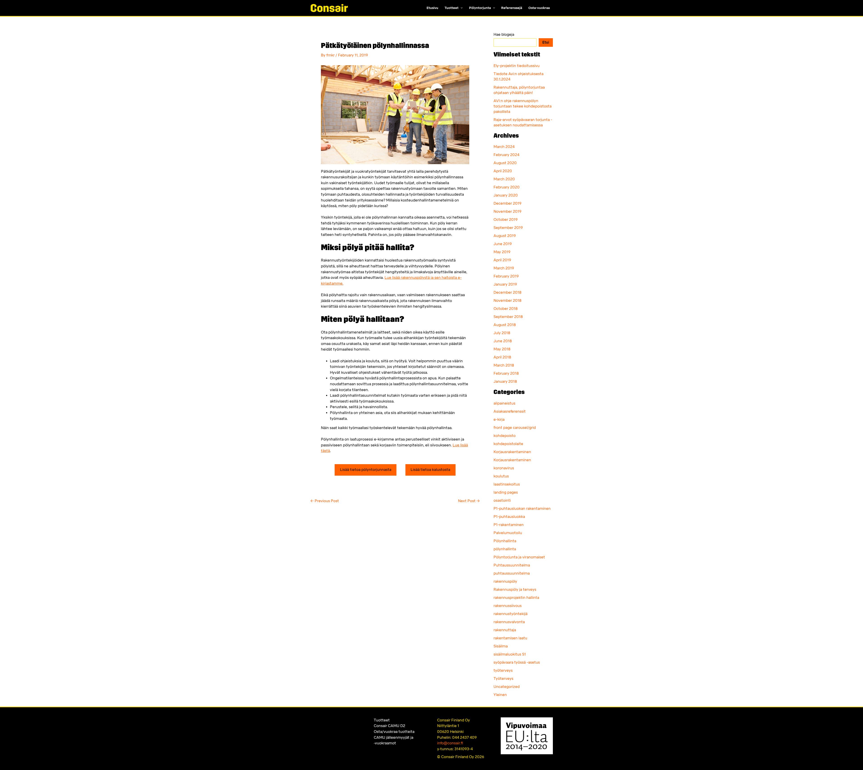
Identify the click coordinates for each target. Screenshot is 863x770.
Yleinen (500, 695)
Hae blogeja (504, 34)
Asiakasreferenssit (510, 411)
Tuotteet (451, 8)
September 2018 (508, 317)
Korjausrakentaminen (512, 452)
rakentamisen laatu (510, 638)
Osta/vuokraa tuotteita (394, 732)
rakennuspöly (505, 581)
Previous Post (325, 501)
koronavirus (504, 468)
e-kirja (499, 419)
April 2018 (502, 357)
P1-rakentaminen (509, 525)
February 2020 (507, 187)
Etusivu (432, 8)
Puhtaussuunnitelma (512, 565)
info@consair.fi (450, 743)
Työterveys (503, 678)
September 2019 (508, 228)
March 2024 (504, 147)
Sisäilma (501, 646)
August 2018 (505, 325)
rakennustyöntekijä (510, 614)
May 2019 (502, 252)
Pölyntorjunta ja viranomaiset (519, 557)
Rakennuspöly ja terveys (515, 589)
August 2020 (505, 163)
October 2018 (506, 309)
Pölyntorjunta (480, 8)
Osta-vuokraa (539, 8)
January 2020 (506, 195)
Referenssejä (511, 8)
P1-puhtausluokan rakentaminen (522, 508)
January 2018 (505, 381)
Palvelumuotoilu (508, 533)
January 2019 (505, 284)
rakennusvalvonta (509, 622)
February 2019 (506, 276)
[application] (460, 8)
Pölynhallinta (505, 541)
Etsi (545, 42)
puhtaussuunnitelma (512, 573)
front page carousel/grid (515, 427)
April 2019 (502, 260)
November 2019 (507, 211)
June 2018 (503, 341)
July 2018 (502, 333)
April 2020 (503, 171)
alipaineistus (504, 403)
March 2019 (504, 268)
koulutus (501, 476)
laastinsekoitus (507, 484)
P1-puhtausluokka (509, 517)
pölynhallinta (505, 549)
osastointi (502, 500)
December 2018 (507, 292)
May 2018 (502, 349)
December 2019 (507, 203)
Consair (389, 726)
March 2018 (504, 365)
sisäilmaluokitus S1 (510, 654)
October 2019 (506, 219)
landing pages (506, 492)
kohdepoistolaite (508, 444)
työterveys (503, 670)
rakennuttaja (505, 630)
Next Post (469, 501)
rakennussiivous (508, 606)
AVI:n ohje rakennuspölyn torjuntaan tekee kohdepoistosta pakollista (523, 106)
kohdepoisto (505, 436)
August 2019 (505, 236)
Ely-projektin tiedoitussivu (517, 66)
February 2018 (506, 373)
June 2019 (503, 244)
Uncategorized (507, 687)
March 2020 (504, 179)
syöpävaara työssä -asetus (517, 662)
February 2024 (506, 155)
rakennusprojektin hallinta (516, 597)
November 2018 (507, 300)
